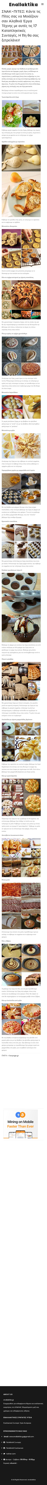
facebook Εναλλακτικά (14, 1448)
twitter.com (11, 1454)
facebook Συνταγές (13, 1442)
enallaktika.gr (8, 1400)
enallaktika (31, 1480)
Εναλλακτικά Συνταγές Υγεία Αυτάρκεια (17, 1423)
